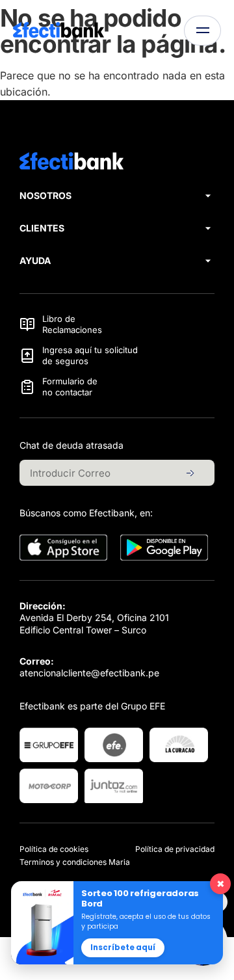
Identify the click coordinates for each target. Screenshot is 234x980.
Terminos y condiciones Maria (75, 862)
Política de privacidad (174, 849)
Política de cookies (54, 849)
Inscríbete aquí (122, 947)
